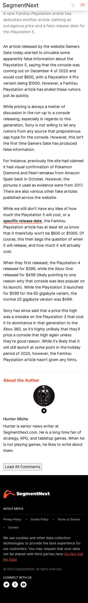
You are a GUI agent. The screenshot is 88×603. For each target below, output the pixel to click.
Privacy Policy (12, 519)
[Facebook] (16, 585)
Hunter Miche (15, 419)
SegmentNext (20, 5)
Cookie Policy (39, 519)
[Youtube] (24, 585)
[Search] (73, 5)
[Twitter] (44, 411)
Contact (13, 527)
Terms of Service (69, 519)
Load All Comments (22, 466)
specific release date (22, 221)
